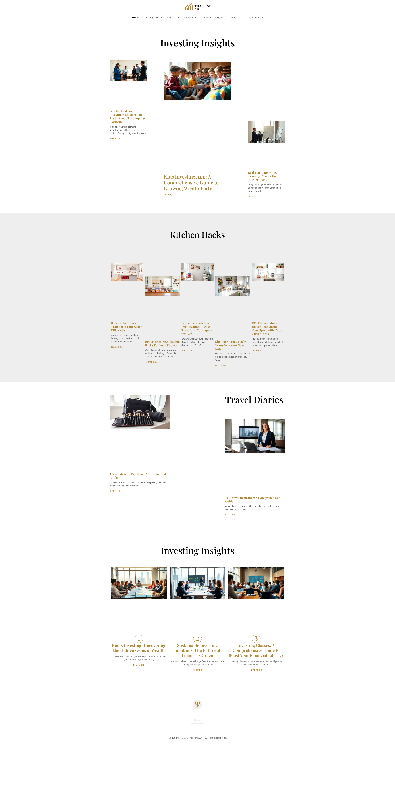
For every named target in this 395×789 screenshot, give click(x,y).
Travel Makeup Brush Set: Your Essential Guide (138, 476)
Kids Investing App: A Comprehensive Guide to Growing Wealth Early (191, 182)
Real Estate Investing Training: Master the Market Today (262, 176)
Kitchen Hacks (188, 17)
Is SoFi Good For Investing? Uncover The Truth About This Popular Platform (127, 116)
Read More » (116, 138)
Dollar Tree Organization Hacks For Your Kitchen (162, 343)
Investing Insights (158, 17)
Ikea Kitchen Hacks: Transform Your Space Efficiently (126, 326)
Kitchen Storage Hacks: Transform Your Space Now (231, 345)
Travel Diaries (214, 17)
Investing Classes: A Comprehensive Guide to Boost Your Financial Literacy (256, 650)
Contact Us (255, 17)
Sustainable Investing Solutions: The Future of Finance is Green (197, 650)
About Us (236, 17)
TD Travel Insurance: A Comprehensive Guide (252, 499)
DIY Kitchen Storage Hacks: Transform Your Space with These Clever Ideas (267, 328)
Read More (138, 665)
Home (136, 17)
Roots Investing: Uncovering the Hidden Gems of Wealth (139, 647)
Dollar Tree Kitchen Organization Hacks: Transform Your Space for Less (196, 328)
